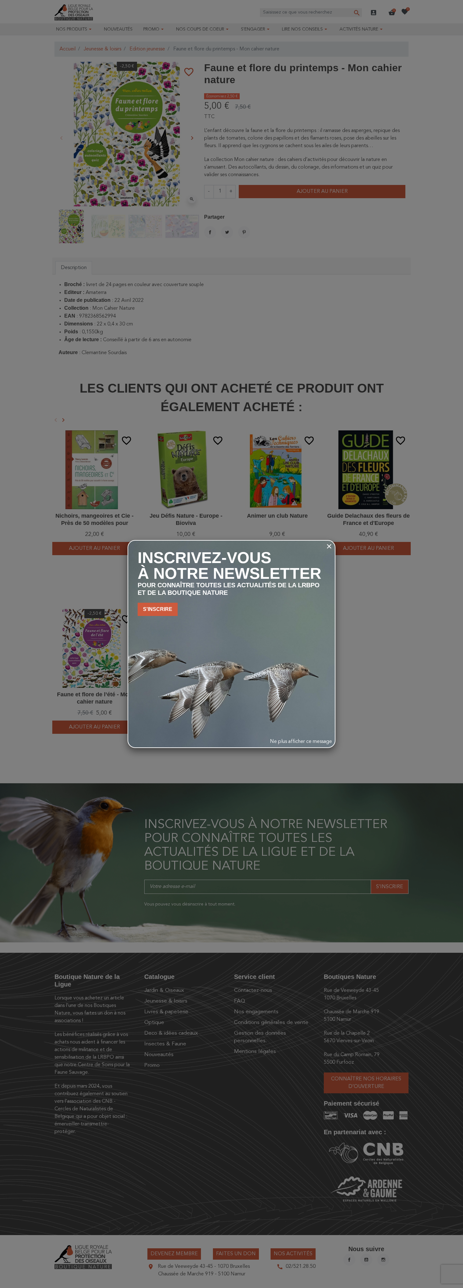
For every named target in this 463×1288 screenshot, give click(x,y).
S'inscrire (157, 609)
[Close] (329, 546)
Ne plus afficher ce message (301, 741)
